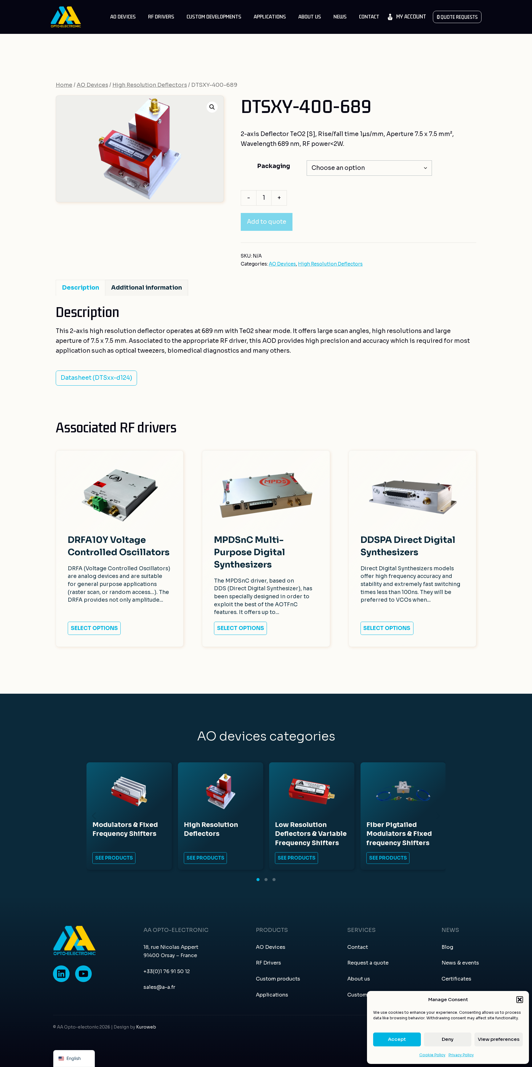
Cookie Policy (432, 1055)
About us (309, 16)
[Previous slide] (94, 815)
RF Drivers (161, 16)
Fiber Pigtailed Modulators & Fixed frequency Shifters (399, 834)
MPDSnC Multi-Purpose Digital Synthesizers (249, 552)
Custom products (278, 979)
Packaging (273, 166)
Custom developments (214, 16)
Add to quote (266, 222)
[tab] (258, 880)
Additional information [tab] (146, 287)
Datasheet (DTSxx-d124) (96, 378)
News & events (460, 963)
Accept (397, 1039)
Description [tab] (80, 287)
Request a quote (368, 963)
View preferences (498, 1039)
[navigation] (74, 1058)
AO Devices (123, 16)
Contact (369, 16)
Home (64, 85)
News (340, 16)
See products (114, 858)
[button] (520, 1000)
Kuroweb (146, 1027)
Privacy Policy (461, 1055)
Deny (447, 1039)
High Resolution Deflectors (149, 85)
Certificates (456, 979)
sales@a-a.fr (159, 987)
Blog (447, 947)
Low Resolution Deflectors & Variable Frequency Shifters (311, 834)
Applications (270, 16)
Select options (94, 628)
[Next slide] (438, 815)
